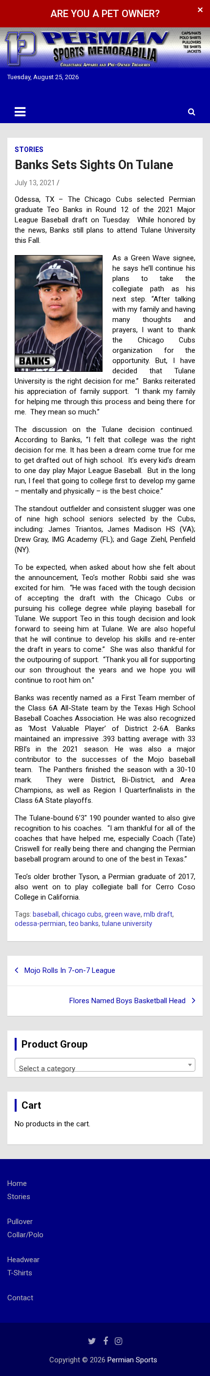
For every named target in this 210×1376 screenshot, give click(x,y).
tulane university (127, 923)
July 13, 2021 (35, 183)
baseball (46, 914)
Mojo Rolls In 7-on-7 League (69, 970)
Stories (29, 149)
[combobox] (105, 1065)
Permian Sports (132, 1359)
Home (17, 1183)
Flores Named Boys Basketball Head (127, 1000)
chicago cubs (82, 914)
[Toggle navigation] (20, 112)
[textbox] (105, 1068)
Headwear (23, 1259)
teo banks (83, 923)
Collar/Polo (25, 1234)
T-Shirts (19, 1272)
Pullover (20, 1221)
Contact (20, 1297)
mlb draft (158, 914)
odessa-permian (40, 923)
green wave (123, 914)
